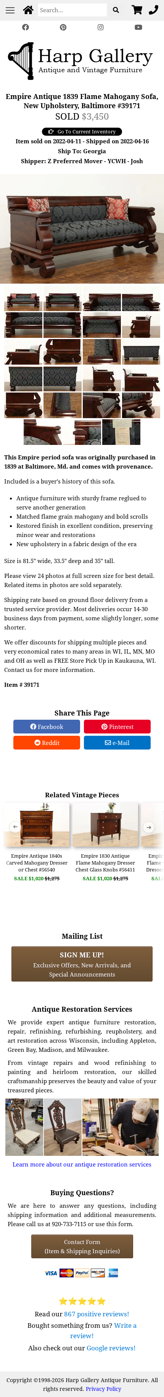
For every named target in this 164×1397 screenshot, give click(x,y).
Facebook (49, 726)
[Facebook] (25, 27)
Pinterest (120, 726)
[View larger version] (82, 228)
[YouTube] (138, 27)
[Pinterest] (63, 27)
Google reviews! (111, 1347)
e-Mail (120, 742)
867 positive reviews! (96, 1313)
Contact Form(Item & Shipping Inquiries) (82, 1246)
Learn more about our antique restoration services (82, 1164)
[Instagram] (100, 27)
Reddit (49, 742)
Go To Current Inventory (87, 131)
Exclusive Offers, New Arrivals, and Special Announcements (82, 964)
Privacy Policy (103, 1388)
